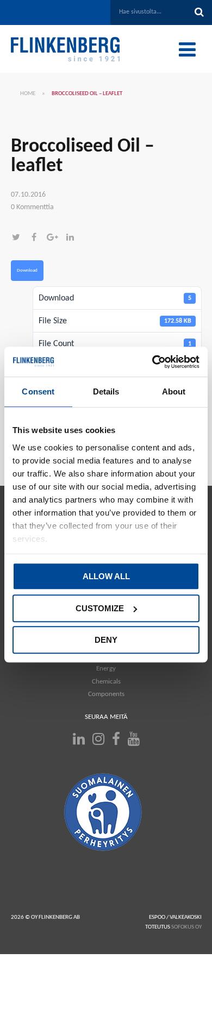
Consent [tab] (38, 391)
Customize (100, 608)
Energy (106, 668)
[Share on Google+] (56, 238)
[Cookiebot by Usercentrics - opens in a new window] (152, 362)
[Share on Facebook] (38, 238)
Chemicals (106, 681)
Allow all (106, 576)
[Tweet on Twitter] (20, 238)
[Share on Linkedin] (73, 238)
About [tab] (174, 391)
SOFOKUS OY (186, 927)
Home (27, 94)
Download (27, 270)
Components (106, 694)
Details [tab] (106, 391)
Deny (106, 639)
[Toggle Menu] (187, 49)
